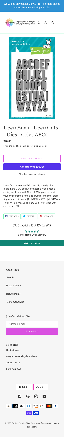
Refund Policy (13, 293)
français (23, 386)
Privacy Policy (13, 285)
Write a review (32, 243)
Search (10, 277)
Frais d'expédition (12, 146)
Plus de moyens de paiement (32, 174)
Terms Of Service (15, 302)
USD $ (39, 386)
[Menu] (58, 22)
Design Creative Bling (21, 423)
